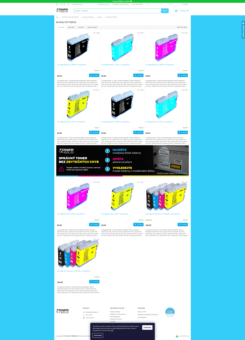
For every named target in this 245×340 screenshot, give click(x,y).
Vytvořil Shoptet (184, 336)
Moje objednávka (137, 4)
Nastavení (97, 335)
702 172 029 (89, 315)
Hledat (165, 11)
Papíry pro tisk (142, 312)
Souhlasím (147, 327)
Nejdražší (81, 27)
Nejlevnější (71, 27)
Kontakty (112, 322)
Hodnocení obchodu (116, 319)
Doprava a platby (103, 4)
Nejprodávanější (92, 27)
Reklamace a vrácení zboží (121, 4)
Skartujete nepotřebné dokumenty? (148, 315)
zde (112, 330)
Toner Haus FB (90, 318)
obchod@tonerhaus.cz (92, 312)
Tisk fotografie (142, 317)
